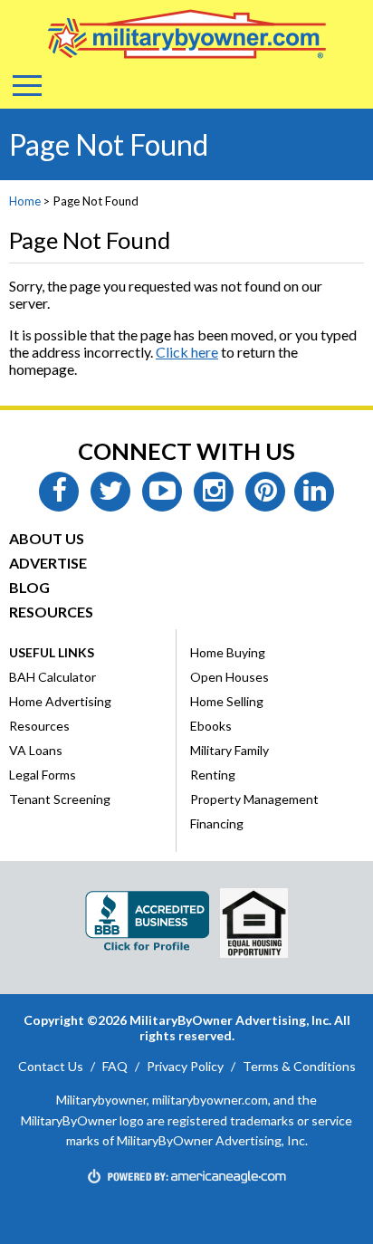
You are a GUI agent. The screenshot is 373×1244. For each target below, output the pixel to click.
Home (25, 201)
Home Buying (227, 652)
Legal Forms (42, 774)
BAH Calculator (52, 676)
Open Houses (229, 676)
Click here (187, 351)
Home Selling (226, 701)
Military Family (229, 750)
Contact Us (50, 1066)
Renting (212, 774)
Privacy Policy (185, 1066)
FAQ (115, 1066)
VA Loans (35, 750)
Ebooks (211, 725)
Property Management (254, 799)
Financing (217, 823)
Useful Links (51, 652)
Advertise (48, 562)
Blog (29, 587)
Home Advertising (60, 701)
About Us (46, 538)
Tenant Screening (59, 799)
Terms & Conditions (299, 1066)
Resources (51, 611)
